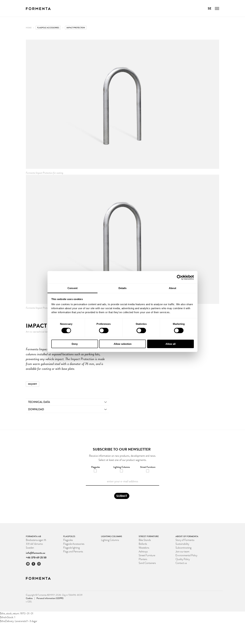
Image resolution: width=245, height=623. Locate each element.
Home (29, 27)
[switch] (103, 330)
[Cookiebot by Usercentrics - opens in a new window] (179, 277)
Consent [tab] (73, 288)
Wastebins (144, 548)
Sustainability (182, 544)
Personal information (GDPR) (50, 598)
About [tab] (172, 288)
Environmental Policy (186, 555)
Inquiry (32, 384)
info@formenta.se (35, 553)
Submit (121, 496)
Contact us (181, 563)
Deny (75, 343)
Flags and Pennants (73, 551)
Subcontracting (183, 548)
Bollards (143, 544)
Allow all (171, 343)
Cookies (30, 598)
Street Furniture (147, 555)
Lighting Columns (110, 540)
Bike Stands (145, 540)
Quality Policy (183, 559)
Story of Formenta (185, 540)
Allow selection (123, 343)
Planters (143, 559)
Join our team (182, 551)
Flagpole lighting (71, 548)
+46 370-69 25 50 (36, 557)
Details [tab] (122, 288)
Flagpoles (68, 540)
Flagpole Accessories (48, 27)
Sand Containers (147, 563)
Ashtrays (143, 551)
